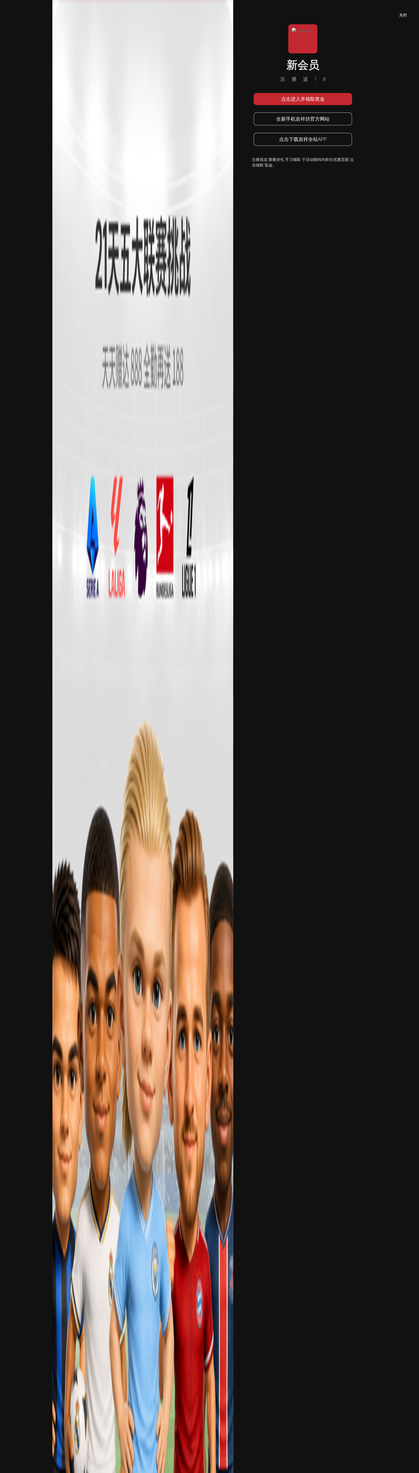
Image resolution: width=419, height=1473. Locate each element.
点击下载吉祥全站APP (303, 139)
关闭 (403, 15)
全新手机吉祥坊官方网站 (303, 119)
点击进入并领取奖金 (303, 99)
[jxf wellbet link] (142, 736)
